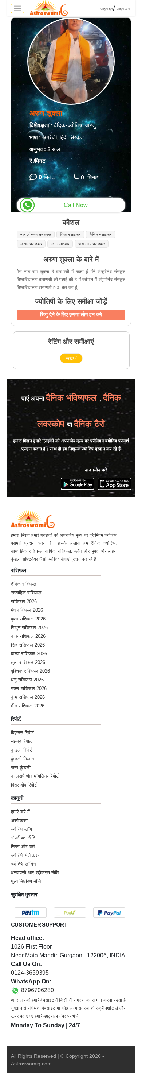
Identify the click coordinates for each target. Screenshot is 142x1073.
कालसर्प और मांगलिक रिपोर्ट (35, 776)
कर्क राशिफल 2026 (28, 636)
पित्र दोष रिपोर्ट (24, 785)
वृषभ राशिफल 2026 (28, 619)
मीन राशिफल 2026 (27, 706)
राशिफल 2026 (24, 601)
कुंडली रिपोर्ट (21, 750)
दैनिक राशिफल (23, 584)
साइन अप (123, 8)
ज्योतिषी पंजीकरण (25, 855)
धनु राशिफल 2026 (27, 679)
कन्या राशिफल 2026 (29, 653)
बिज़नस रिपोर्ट (22, 732)
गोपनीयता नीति (23, 838)
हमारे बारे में (20, 811)
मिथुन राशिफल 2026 (29, 627)
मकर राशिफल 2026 (29, 688)
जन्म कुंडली (21, 767)
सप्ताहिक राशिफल (26, 592)
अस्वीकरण (19, 820)
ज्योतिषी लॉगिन (23, 864)
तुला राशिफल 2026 (28, 662)
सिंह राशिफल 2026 (28, 645)
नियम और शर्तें (23, 846)
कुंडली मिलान (22, 759)
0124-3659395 (30, 973)
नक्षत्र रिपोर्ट (21, 741)
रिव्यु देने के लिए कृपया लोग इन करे (71, 314)
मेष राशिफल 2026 (27, 610)
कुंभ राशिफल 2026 (28, 697)
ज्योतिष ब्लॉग (21, 829)
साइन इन (106, 8)
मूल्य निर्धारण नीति (26, 881)
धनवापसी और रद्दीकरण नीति (35, 872)
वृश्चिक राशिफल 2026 (30, 671)
